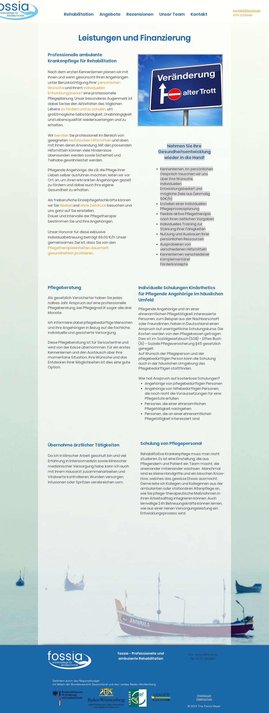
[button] (78, 14)
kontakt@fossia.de (246, 10)
